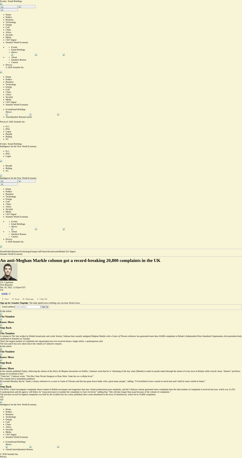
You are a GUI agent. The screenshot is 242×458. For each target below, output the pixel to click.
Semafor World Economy (11, 254)
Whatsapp (29, 299)
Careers (14, 62)
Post (7, 299)
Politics (8, 251)
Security (55, 251)
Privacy (9, 65)
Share (4, 294)
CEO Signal (70, 251)
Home (2, 251)
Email (17, 299)
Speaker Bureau (18, 117)
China (43, 251)
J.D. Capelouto (6, 282)
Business (16, 251)
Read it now (74, 303)
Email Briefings (15, 1)
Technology (25, 251)
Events (3, 1)
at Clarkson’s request (52, 344)
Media (62, 251)
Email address (8, 307)
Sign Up (45, 307)
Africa (49, 251)
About (14, 57)
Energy (33, 251)
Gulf (39, 251)
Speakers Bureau (18, 60)
